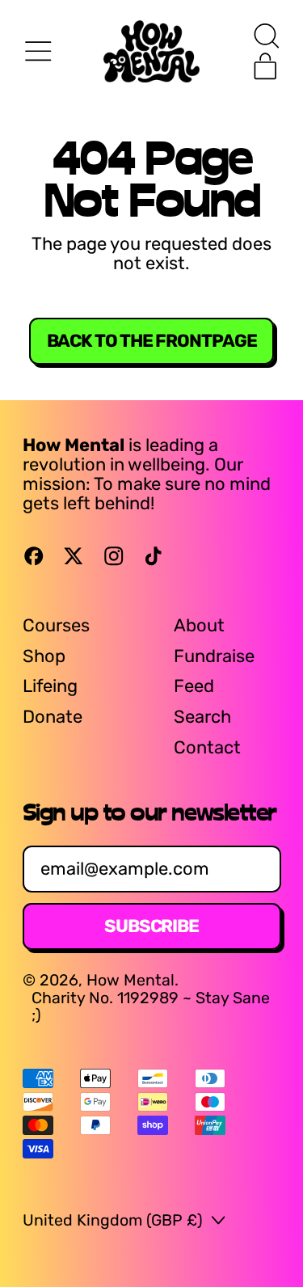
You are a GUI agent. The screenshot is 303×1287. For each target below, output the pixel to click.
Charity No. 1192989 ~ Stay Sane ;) (151, 1007)
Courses (56, 625)
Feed (194, 686)
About (199, 625)
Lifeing (50, 686)
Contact (207, 747)
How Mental (130, 980)
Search (202, 717)
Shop (44, 656)
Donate (52, 717)
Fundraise (214, 656)
